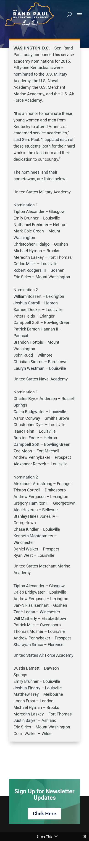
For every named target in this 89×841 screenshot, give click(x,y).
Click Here (44, 813)
